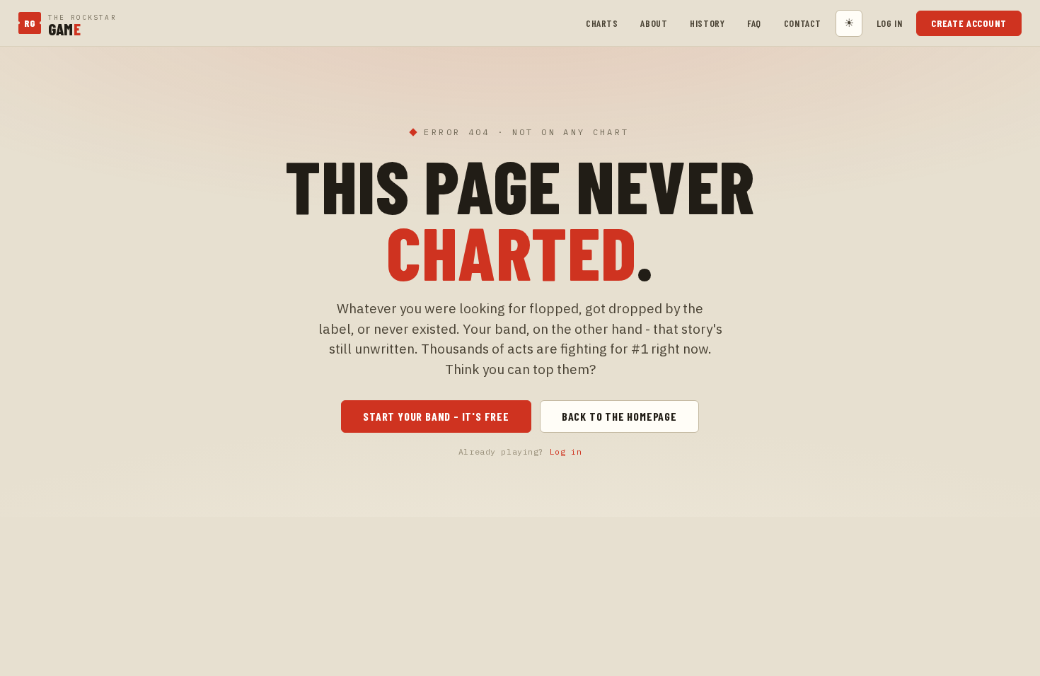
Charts (602, 23)
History (707, 23)
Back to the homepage (619, 416)
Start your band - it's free (436, 416)
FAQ (754, 23)
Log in (889, 23)
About (653, 23)
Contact (802, 23)
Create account (969, 23)
